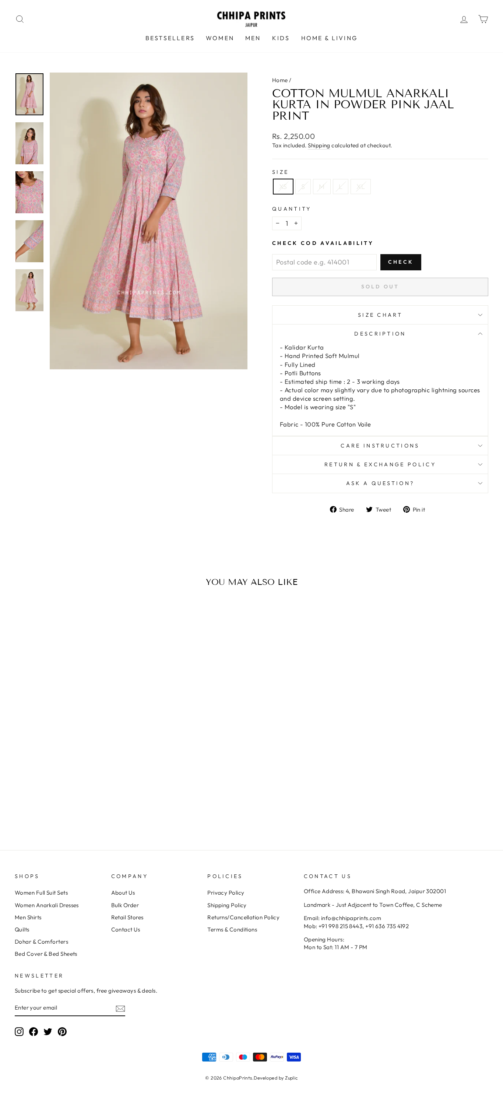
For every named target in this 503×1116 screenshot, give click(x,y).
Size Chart (380, 315)
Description (380, 333)
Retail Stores (127, 917)
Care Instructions (380, 445)
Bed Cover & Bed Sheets (46, 953)
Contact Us (125, 929)
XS (283, 186)
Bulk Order (125, 905)
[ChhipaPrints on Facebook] (33, 1031)
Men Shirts (28, 917)
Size (280, 172)
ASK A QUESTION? (380, 483)
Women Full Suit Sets (41, 892)
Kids (281, 38)
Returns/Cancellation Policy (243, 917)
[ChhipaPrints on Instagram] (19, 1031)
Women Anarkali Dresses (47, 905)
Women (220, 38)
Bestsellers (170, 38)
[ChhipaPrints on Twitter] (47, 1031)
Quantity (292, 209)
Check (401, 262)
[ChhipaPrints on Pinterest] (62, 1031)
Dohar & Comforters (41, 941)
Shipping (319, 145)
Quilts (22, 929)
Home (280, 80)
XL (360, 186)
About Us (123, 892)
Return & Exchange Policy (380, 464)
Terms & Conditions (232, 929)
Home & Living (329, 38)
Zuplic (291, 1078)
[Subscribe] (120, 1008)
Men (253, 38)
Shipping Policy (227, 905)
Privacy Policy (225, 892)
